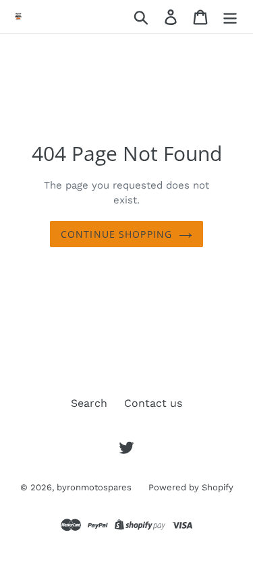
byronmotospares (94, 487)
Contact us (153, 403)
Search (89, 403)
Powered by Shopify (190, 487)
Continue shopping (116, 234)
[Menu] (230, 16)
